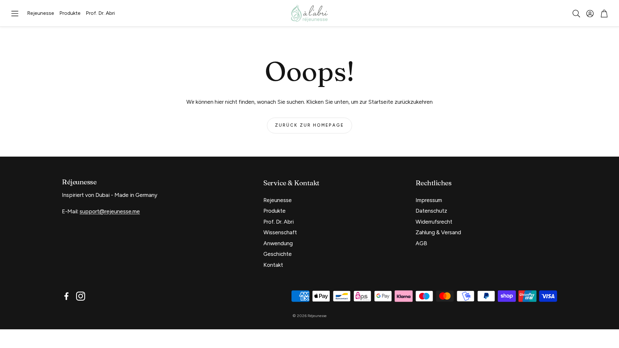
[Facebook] (66, 296)
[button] (14, 13)
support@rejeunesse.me (110, 211)
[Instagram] (80, 296)
